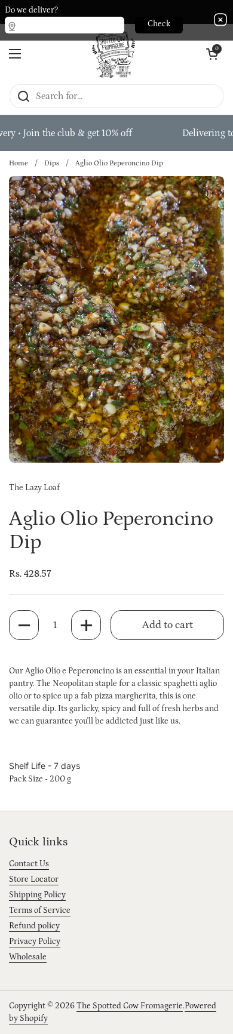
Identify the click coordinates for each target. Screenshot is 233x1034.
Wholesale (28, 957)
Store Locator (34, 879)
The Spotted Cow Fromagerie (129, 1006)
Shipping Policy (37, 895)
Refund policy (34, 926)
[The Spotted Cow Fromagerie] (113, 54)
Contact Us (29, 864)
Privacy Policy (34, 941)
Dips (51, 163)
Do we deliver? (31, 10)
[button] (24, 625)
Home (18, 163)
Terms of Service (39, 910)
